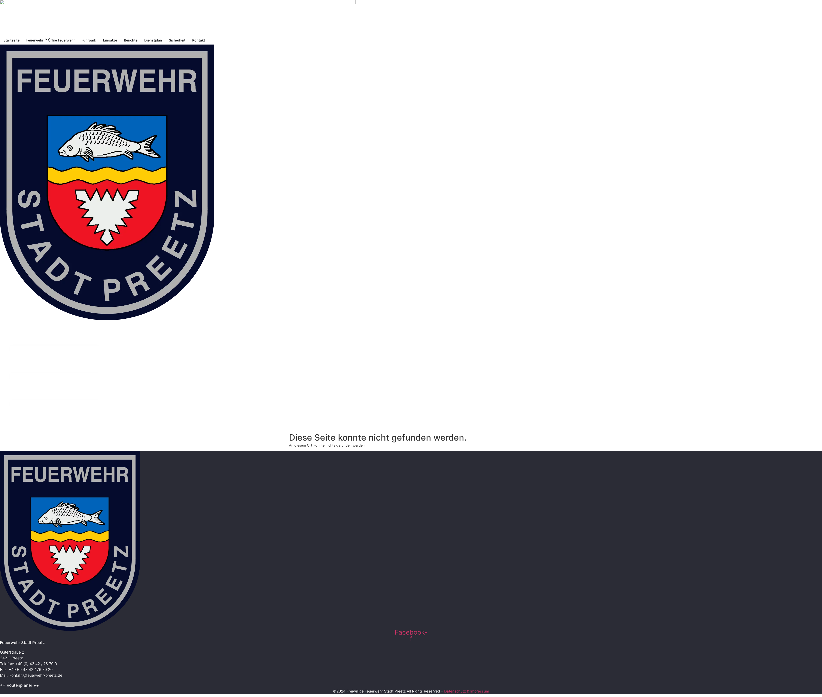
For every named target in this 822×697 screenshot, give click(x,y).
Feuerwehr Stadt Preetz (22, 642)
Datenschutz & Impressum (466, 691)
